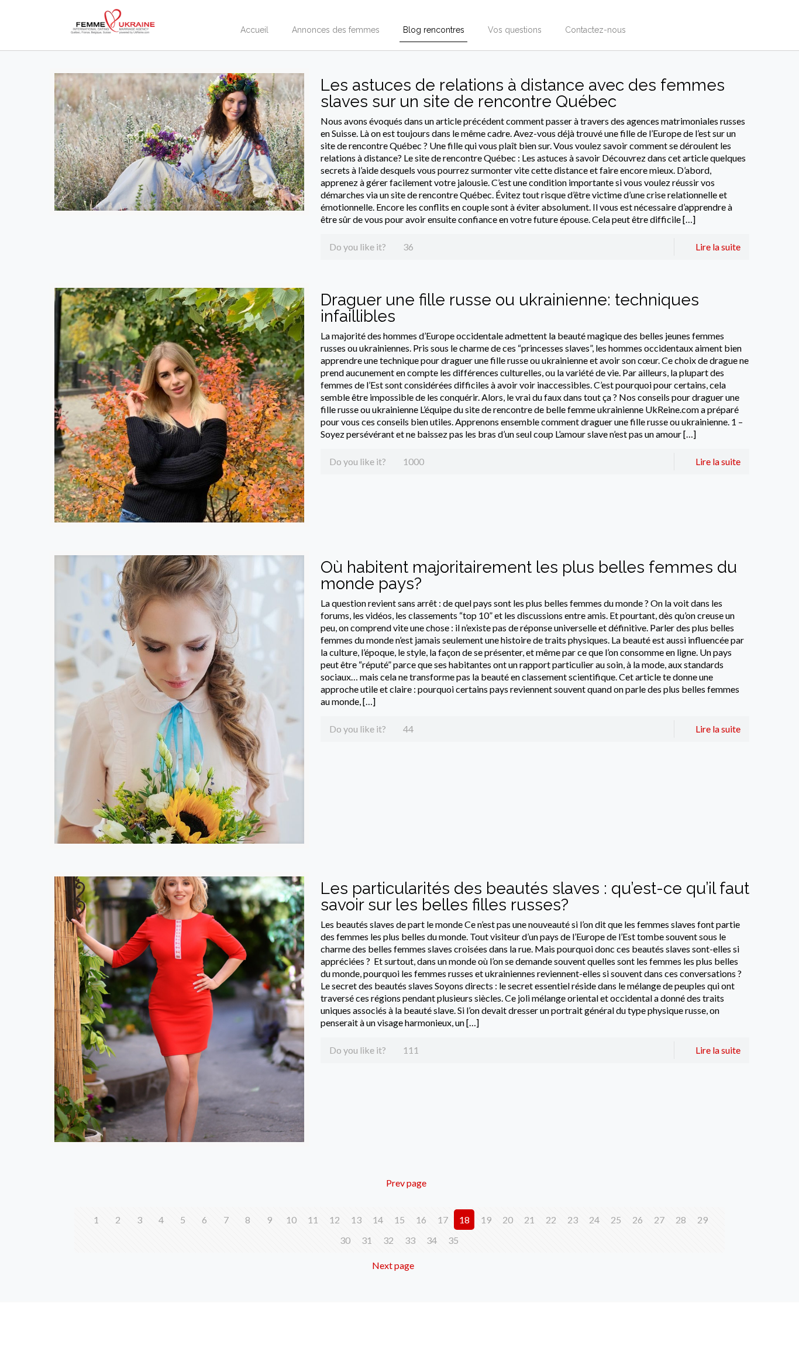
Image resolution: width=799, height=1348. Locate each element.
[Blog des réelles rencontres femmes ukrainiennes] (113, 17)
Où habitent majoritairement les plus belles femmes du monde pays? (529, 575)
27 (659, 1219)
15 (399, 1219)
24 (594, 1219)
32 (388, 1240)
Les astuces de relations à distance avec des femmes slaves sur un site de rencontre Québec (523, 93)
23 (572, 1219)
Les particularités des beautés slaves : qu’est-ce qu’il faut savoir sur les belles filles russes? (535, 896)
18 (464, 1219)
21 (529, 1219)
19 (486, 1219)
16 (421, 1219)
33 (410, 1240)
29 (702, 1219)
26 (637, 1219)
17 (443, 1219)
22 (551, 1219)
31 (366, 1240)
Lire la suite (718, 246)
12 (334, 1219)
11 (313, 1219)
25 (616, 1219)
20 (507, 1219)
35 (453, 1240)
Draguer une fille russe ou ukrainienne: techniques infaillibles (510, 308)
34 (431, 1240)
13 (356, 1219)
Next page (393, 1265)
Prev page (406, 1182)
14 (378, 1219)
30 (345, 1240)
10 (291, 1219)
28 (681, 1219)
